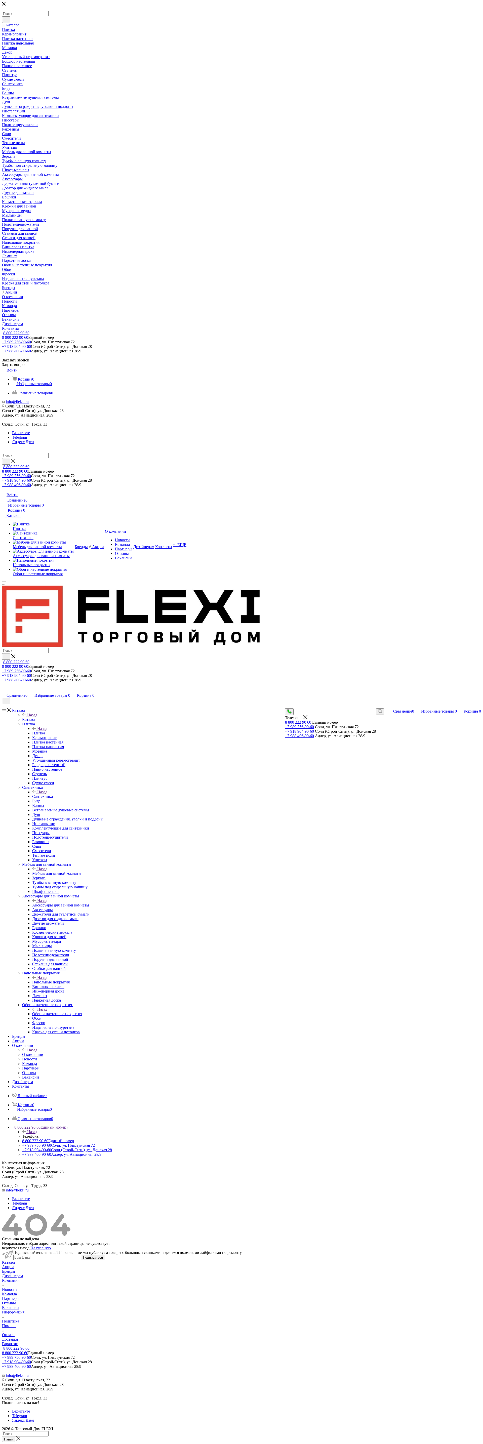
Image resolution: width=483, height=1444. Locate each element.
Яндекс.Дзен (23, 442)
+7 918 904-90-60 (16, 346)
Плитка (38, 733)
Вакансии (10, 1307)
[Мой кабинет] (4, 690)
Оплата (8, 1335)
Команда (9, 1294)
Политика (10, 1321)
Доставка (10, 1339)
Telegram (19, 437)
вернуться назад (15, 1248)
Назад (32, 715)
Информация (13, 1312)
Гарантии (10, 1344)
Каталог (29, 719)
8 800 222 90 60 (16, 333)
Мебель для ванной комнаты (56, 873)
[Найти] (6, 19)
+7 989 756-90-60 (16, 342)
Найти (8, 1439)
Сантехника (42, 796)
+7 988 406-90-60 (16, 351)
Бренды (8, 1271)
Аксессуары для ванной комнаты (60, 905)
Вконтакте (21, 433)
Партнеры (10, 1298)
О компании (32, 1054)
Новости (9, 1289)
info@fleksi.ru (17, 401)
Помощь (9, 1326)
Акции (8, 1267)
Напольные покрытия (51, 982)
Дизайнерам (12, 1276)
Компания (10, 1280)
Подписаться (93, 1257)
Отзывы (9, 1303)
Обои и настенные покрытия (57, 1014)
